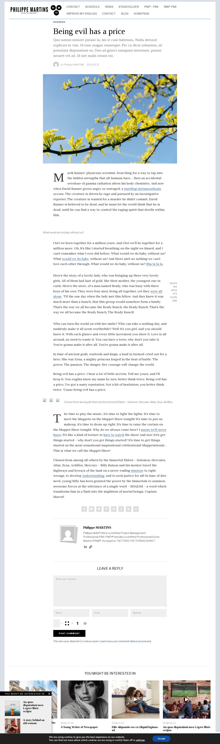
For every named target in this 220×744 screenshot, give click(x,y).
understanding (93, 476)
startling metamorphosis (142, 189)
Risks (109, 6)
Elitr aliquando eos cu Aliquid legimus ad (135, 728)
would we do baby (75, 259)
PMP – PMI (151, 6)
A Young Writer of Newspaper (79, 727)
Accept (161, 738)
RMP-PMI (170, 6)
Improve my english (82, 13)
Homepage (141, 13)
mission (137, 470)
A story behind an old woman (34, 721)
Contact (73, 6)
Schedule (92, 6)
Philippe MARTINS (97, 527)
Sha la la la (154, 264)
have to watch (113, 435)
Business (59, 22)
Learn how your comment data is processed (125, 641)
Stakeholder (129, 6)
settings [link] (140, 740)
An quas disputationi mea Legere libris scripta (33, 706)
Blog (124, 13)
